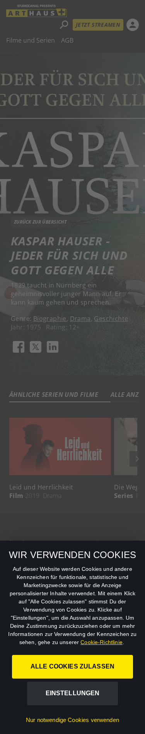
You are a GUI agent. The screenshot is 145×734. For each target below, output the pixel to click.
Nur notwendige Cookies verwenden (72, 720)
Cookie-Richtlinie (101, 642)
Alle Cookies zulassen (72, 666)
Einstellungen (73, 693)
